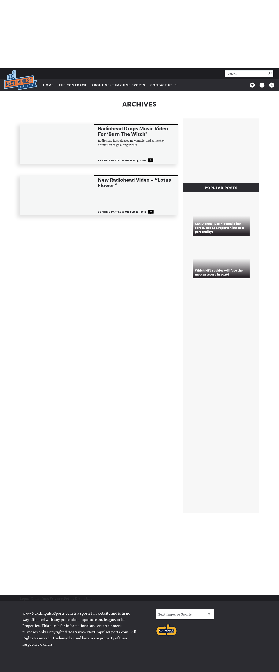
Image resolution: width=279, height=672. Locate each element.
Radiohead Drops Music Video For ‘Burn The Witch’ (133, 131)
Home (48, 85)
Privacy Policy (62, 598)
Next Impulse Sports (175, 614)
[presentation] (57, 144)
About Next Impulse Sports (118, 85)
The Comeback (73, 85)
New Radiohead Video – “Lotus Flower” (134, 182)
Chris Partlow (113, 160)
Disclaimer (84, 598)
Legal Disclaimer (35, 598)
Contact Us (161, 85)
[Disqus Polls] (223, 333)
